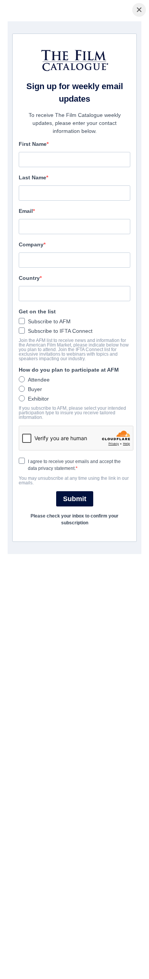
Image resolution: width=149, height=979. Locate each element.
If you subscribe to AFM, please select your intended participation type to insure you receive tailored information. (72, 413)
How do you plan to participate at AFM (69, 369)
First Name (33, 144)
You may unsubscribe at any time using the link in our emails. (74, 480)
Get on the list (37, 311)
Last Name (32, 177)
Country (29, 278)
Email (26, 211)
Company (31, 244)
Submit (74, 499)
